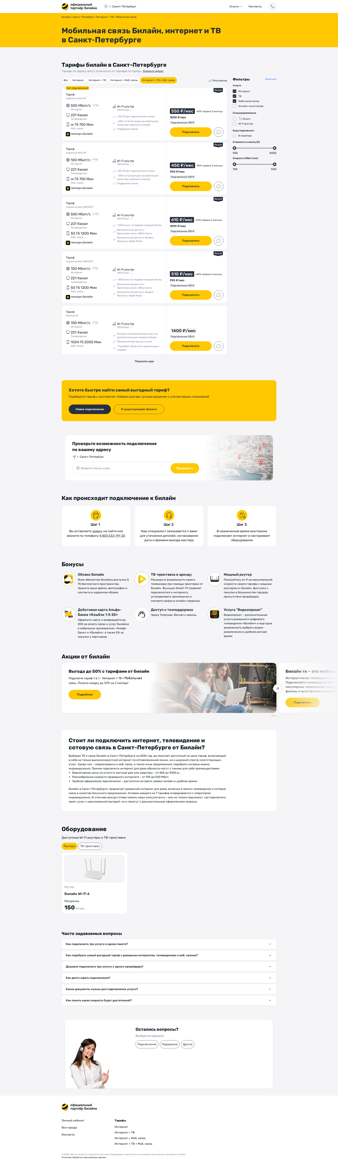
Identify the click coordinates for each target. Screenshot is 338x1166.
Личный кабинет (73, 1120)
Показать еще (144, 361)
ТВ (239, 96)
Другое (188, 1044)
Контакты (255, 6)
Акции (247, 118)
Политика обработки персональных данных (84, 1157)
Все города (69, 1127)
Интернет (78, 80)
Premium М (72, 315)
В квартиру (245, 135)
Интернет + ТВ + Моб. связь (158, 80)
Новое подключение (90, 409)
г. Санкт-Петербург (90, 456)
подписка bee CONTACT (79, 207)
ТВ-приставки (90, 846)
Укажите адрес (153, 71)
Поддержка (170, 1044)
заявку (97, 531)
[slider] (234, 148)
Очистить (270, 79)
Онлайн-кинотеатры (251, 106)
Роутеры (69, 846)
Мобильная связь (248, 101)
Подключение (147, 1044)
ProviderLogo (79, 6)
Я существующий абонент (139, 409)
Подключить (190, 132)
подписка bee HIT (76, 98)
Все (66, 80)
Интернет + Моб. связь (124, 80)
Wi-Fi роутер (245, 123)
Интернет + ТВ (97, 80)
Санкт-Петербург (83, 16)
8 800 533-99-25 (112, 536)
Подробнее (85, 694)
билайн (66, 16)
